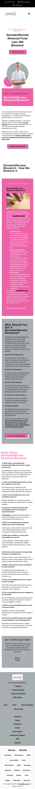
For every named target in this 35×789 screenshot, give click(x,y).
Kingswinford (26, 770)
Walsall (19, 765)
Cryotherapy (6, 515)
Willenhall (17, 770)
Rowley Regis (16, 780)
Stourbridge (27, 765)
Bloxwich (18, 775)
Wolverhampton (18, 755)
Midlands (23, 750)
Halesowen (8, 770)
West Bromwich (9, 765)
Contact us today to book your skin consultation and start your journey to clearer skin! (17, 137)
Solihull (29, 755)
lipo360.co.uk (24, 784)
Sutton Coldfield (13, 760)
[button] (29, 13)
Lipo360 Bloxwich (19, 216)
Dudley (24, 760)
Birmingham (7, 755)
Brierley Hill (27, 780)
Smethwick (10, 775)
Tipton (26, 775)
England (11, 750)
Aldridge (7, 780)
